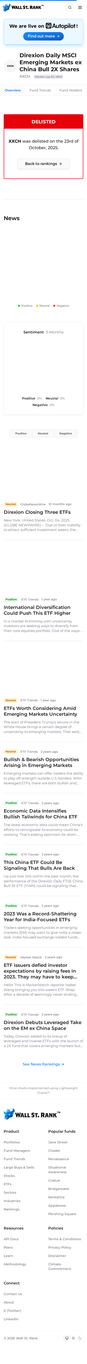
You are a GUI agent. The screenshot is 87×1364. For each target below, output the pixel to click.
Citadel (54, 1151)
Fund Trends (40, 90)
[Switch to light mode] (73, 1338)
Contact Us (13, 1294)
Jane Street (58, 1142)
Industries (12, 1201)
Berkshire (56, 1197)
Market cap (48, 76)
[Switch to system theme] (67, 1338)
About (9, 1302)
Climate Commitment (59, 1266)
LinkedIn (11, 1319)
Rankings (11, 1209)
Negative (65, 433)
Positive (20, 433)
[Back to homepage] (23, 7)
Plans (8, 1247)
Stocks (9, 1176)
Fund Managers (17, 1151)
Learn (8, 1256)
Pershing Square (62, 1214)
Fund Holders (70, 90)
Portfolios (12, 1142)
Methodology (15, 1264)
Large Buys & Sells (19, 1167)
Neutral (43, 433)
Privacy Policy (59, 1247)
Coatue (54, 1180)
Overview (13, 90)
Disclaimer (57, 1256)
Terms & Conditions (64, 1239)
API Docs (11, 1239)
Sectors (10, 1192)
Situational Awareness (57, 1169)
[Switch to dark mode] (80, 1338)
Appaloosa (57, 1205)
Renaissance (58, 1159)
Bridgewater (59, 1189)
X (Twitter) (12, 1311)
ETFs (7, 1184)
